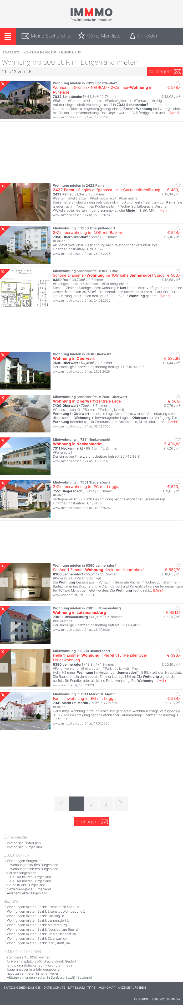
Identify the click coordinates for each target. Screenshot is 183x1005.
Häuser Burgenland (21, 873)
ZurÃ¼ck (4, 582)
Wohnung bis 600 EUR (40, 52)
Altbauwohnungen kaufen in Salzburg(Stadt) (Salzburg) (49, 977)
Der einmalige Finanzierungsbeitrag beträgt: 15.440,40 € (96, 625)
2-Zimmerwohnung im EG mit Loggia (86, 486)
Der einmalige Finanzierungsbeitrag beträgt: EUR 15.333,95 (98, 367)
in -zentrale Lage (87, 401)
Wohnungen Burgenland (25, 861)
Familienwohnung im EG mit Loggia (85, 698)
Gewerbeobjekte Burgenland (29, 889)
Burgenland (71, 52)
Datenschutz (54, 987)
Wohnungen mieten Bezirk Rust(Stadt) (36, 943)
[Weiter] (121, 803)
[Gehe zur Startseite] (91, 20)
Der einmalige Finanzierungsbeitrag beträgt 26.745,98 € (96, 456)
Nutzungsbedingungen (22, 987)
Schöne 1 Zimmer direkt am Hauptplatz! (98, 569)
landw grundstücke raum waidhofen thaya (39, 965)
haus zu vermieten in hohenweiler (32, 973)
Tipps (91, 987)
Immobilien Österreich (24, 843)
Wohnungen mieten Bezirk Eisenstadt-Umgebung (44, 911)
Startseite (11, 52)
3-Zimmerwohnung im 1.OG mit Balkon (87, 232)
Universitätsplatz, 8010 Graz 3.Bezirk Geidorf (41, 961)
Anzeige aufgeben (132, 987)
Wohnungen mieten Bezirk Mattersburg (37, 925)
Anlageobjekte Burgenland (27, 893)
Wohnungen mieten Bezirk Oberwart (34, 938)
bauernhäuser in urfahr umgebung (33, 969)
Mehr (174, 113)
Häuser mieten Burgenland (30, 881)
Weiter (46, 582)
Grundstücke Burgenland (26, 885)
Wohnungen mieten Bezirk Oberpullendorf (39, 934)
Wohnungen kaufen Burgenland (34, 865)
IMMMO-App (107, 987)
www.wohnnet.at (65, 595)
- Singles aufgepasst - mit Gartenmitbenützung (106, 189)
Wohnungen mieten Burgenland (34, 869)
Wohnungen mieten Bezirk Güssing (33, 916)
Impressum (76, 987)
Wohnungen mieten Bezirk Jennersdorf (36, 920)
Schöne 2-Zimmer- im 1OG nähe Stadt (108, 275)
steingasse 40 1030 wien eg (28, 957)
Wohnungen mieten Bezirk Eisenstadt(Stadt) (41, 907)
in (74, 358)
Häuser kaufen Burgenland (30, 877)
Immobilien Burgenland (24, 847)
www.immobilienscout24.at (72, 117)
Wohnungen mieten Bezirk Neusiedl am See (40, 929)
